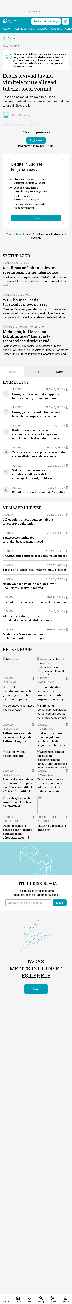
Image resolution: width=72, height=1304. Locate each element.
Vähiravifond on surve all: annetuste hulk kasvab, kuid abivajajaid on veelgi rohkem (32, 474)
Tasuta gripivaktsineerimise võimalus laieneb (35, 569)
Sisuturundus (18, 326)
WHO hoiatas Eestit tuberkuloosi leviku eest (25, 302)
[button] (28, 902)
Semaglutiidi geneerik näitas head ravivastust (35, 602)
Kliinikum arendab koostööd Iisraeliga (38, 492)
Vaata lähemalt (15, 234)
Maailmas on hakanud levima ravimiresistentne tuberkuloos (31, 270)
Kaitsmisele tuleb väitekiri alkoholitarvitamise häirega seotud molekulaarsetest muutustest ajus (36, 434)
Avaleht (7, 28)
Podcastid (56, 28)
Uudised (8, 262)
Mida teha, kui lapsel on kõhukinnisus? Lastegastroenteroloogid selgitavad (26, 336)
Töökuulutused (47, 817)
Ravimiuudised (38, 28)
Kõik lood (21, 28)
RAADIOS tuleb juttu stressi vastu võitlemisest (35, 555)
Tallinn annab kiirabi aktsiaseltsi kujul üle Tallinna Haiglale (17, 737)
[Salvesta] (67, 389)
